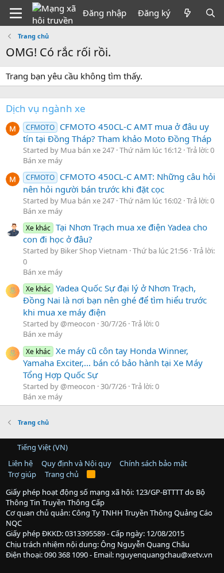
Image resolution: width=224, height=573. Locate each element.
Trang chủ (62, 474)
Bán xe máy (43, 160)
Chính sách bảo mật (153, 463)
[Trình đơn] (15, 13)
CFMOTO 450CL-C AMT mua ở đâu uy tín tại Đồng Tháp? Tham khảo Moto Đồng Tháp (117, 132)
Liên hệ (20, 463)
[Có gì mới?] (187, 13)
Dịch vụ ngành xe (46, 108)
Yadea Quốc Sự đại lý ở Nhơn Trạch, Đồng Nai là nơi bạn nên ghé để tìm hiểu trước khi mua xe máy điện (115, 300)
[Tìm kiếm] (210, 13)
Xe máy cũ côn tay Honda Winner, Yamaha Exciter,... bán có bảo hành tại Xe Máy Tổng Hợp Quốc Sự (113, 362)
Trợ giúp (22, 474)
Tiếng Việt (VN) (42, 447)
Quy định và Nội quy (76, 463)
